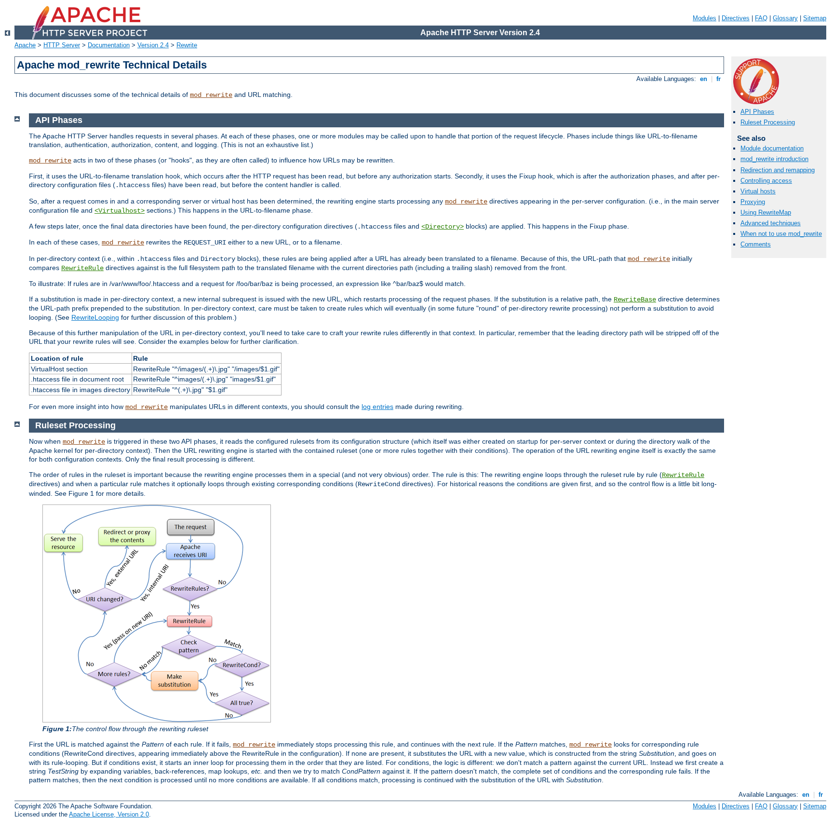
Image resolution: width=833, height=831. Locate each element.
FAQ (761, 18)
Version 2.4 (153, 45)
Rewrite (186, 45)
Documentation (109, 45)
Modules (704, 18)
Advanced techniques (770, 223)
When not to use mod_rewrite (781, 233)
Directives (736, 18)
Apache (25, 45)
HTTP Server (61, 45)
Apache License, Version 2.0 (109, 814)
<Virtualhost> (119, 211)
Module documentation (772, 148)
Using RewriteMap (765, 212)
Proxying (752, 201)
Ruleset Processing (767, 122)
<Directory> (442, 227)
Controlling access (766, 180)
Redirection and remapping (777, 170)
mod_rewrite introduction (774, 159)
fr (718, 78)
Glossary (785, 18)
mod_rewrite (211, 95)
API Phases (757, 111)
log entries (377, 406)
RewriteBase (635, 299)
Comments (755, 244)
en (703, 78)
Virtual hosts (758, 191)
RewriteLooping (95, 317)
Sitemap (814, 18)
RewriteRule (82, 268)
